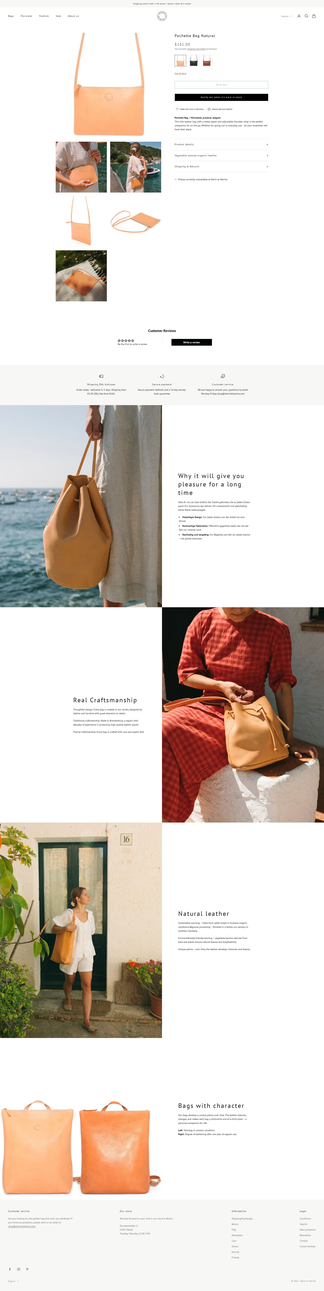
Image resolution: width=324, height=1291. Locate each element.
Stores (235, 1246)
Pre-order (27, 16)
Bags (11, 16)
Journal (235, 1251)
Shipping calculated (196, 49)
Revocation (305, 1235)
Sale (58, 16)
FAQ (234, 1229)
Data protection (308, 1229)
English (285, 16)
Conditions (305, 1218)
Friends (235, 1257)
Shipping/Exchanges (242, 1218)
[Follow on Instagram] (18, 1269)
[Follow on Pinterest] (27, 1269)
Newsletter (237, 1235)
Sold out (221, 84)
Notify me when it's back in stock (221, 97)
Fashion (44, 16)
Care (234, 1240)
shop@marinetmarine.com (21, 1226)
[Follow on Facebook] (9, 1269)
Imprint (303, 1224)
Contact (304, 1240)
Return (235, 1224)
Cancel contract (308, 1246)
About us (73, 16)
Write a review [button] (191, 342)
